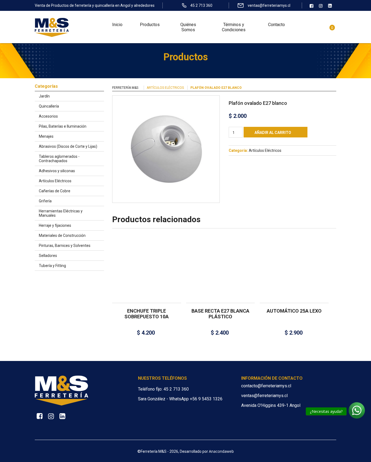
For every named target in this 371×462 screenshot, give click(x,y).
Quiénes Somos (188, 27)
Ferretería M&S (125, 88)
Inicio (117, 24)
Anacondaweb (221, 451)
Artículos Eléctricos (165, 88)
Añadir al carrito (272, 132)
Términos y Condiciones (234, 27)
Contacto (276, 24)
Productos (150, 24)
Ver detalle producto (146, 280)
